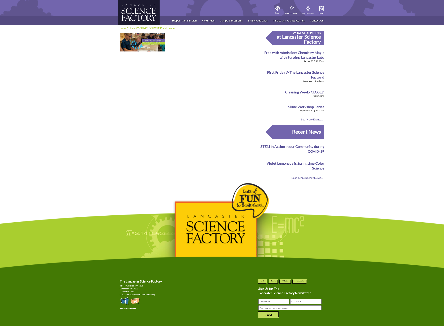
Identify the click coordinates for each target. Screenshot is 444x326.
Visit (262, 281)
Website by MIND (128, 308)
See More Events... (312, 119)
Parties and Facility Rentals (289, 20)
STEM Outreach (257, 20)
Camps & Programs (231, 20)
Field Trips (208, 20)
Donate (273, 281)
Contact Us (316, 20)
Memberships (300, 281)
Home (123, 28)
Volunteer (286, 281)
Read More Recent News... (307, 177)
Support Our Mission (184, 20)
